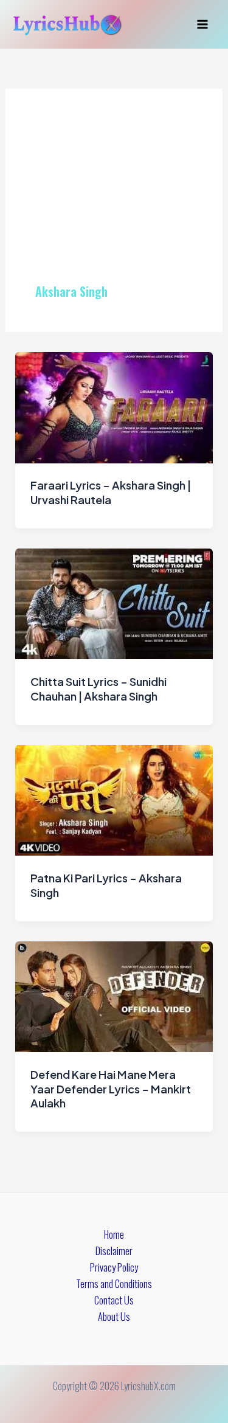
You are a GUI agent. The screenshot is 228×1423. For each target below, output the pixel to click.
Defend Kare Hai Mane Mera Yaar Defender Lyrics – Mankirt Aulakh (110, 1088)
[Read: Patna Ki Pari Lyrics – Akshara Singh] (113, 798)
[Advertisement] (114, 201)
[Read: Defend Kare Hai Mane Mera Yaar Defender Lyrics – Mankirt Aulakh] (113, 995)
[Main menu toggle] (202, 24)
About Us (114, 1316)
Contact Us (114, 1299)
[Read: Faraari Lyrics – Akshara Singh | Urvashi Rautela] (113, 406)
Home (114, 1234)
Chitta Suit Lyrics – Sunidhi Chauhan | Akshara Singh (98, 688)
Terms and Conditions (114, 1283)
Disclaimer (114, 1250)
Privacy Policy (114, 1267)
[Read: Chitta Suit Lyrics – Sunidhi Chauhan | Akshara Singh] (113, 602)
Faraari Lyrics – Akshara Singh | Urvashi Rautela (110, 492)
